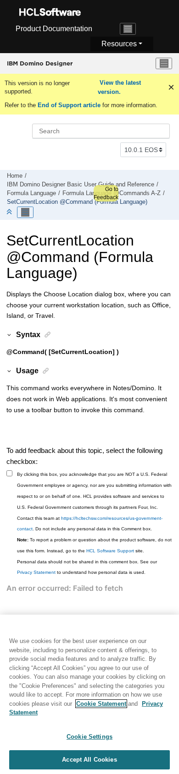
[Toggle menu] (164, 64)
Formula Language (31, 193)
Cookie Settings (89, 736)
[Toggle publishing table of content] (25, 212)
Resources (119, 44)
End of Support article (69, 105)
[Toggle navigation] (128, 29)
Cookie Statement (101, 703)
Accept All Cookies (89, 759)
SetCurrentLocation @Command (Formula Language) (77, 202)
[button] (9, 334)
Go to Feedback (106, 193)
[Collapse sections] (10, 212)
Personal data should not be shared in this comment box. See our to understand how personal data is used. (87, 567)
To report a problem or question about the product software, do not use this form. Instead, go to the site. (94, 545)
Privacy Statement (36, 572)
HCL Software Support (110, 550)
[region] (89, 694)
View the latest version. (119, 87)
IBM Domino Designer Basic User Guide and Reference (80, 184)
